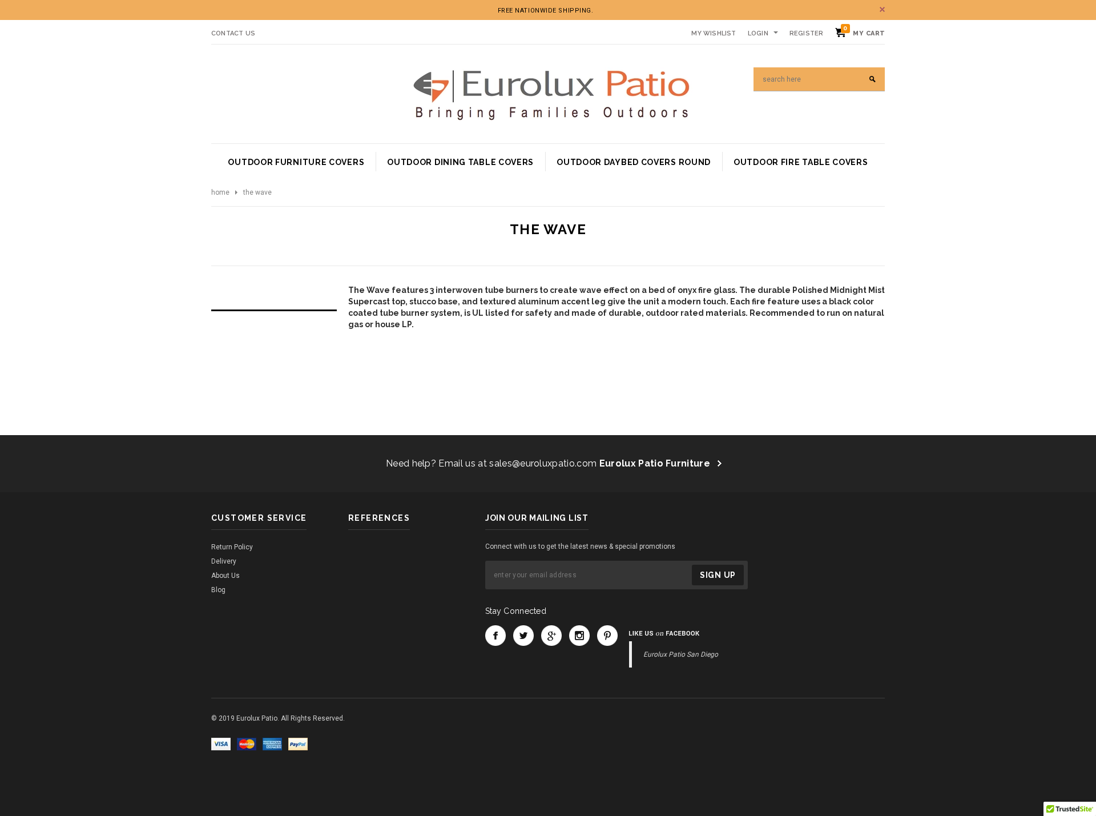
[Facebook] (495, 635)
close (882, 9)
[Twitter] (523, 635)
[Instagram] (579, 635)
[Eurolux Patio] (551, 94)
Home (220, 192)
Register (806, 33)
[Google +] (551, 635)
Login (758, 33)
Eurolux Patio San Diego (680, 654)
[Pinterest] (607, 635)
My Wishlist (713, 33)
